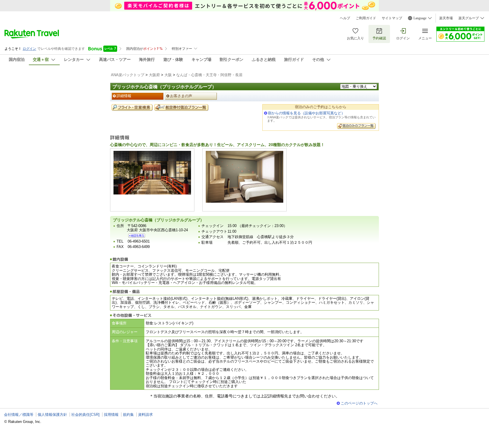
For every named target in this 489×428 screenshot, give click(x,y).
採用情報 (111, 414)
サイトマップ (392, 18)
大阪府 (154, 75)
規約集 (128, 414)
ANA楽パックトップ (127, 75)
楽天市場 (446, 18)
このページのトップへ (359, 403)
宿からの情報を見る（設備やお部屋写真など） (306, 113)
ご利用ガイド (366, 18)
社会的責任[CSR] (85, 414)
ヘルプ (345, 18)
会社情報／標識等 (18, 414)
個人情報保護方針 (52, 414)
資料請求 (145, 414)
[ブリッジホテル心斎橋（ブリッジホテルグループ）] (136, 236)
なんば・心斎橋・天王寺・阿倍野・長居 (209, 75)
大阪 (168, 75)
